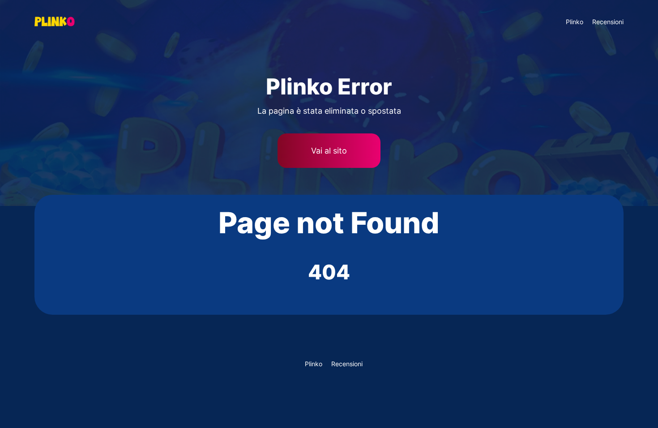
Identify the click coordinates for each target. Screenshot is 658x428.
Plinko (574, 22)
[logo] (77, 21)
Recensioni (608, 22)
